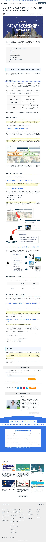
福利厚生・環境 (30, 514)
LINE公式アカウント (22, 515)
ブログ (20, 511)
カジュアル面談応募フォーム (31, 516)
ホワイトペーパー (21, 512)
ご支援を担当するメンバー (5, 521)
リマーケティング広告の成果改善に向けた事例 (17, 48)
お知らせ (38, 515)
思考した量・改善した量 (5, 511)
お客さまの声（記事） (14, 532)
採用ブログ (29, 512)
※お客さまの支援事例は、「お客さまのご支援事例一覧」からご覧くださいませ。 (19, 447)
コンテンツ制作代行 (13, 515)
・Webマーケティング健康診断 (12, 442)
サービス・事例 (13, 509)
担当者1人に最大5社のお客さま (5, 518)
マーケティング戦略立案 (14, 511)
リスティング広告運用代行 (14, 513)
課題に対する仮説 (13, 53)
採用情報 (29, 509)
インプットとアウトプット (5, 516)
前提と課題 (12, 50)
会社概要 (38, 511)
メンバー (38, 512)
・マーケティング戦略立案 (11, 433)
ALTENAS (5, 504)
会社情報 (38, 509)
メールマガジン (21, 514)
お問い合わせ (39, 517)
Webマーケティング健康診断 (14, 525)
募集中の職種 (30, 511)
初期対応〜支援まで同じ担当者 (5, 513)
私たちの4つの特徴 (5, 509)
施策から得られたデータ (14, 57)
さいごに (10, 61)
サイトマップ (12, 537)
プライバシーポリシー (15, 381)
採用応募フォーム (30, 518)
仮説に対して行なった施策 (15, 55)
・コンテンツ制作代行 (27, 435)
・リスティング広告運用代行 (11, 435)
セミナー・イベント (22, 520)
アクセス (38, 514)
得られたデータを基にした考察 (16, 59)
